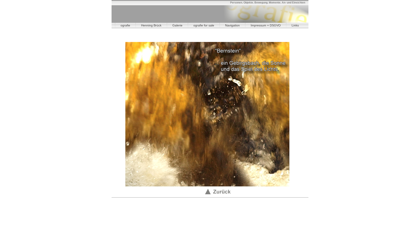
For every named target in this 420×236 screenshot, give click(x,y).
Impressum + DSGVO (266, 25)
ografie (125, 25)
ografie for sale (203, 25)
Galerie (177, 25)
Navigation (232, 25)
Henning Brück (151, 25)
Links (295, 25)
